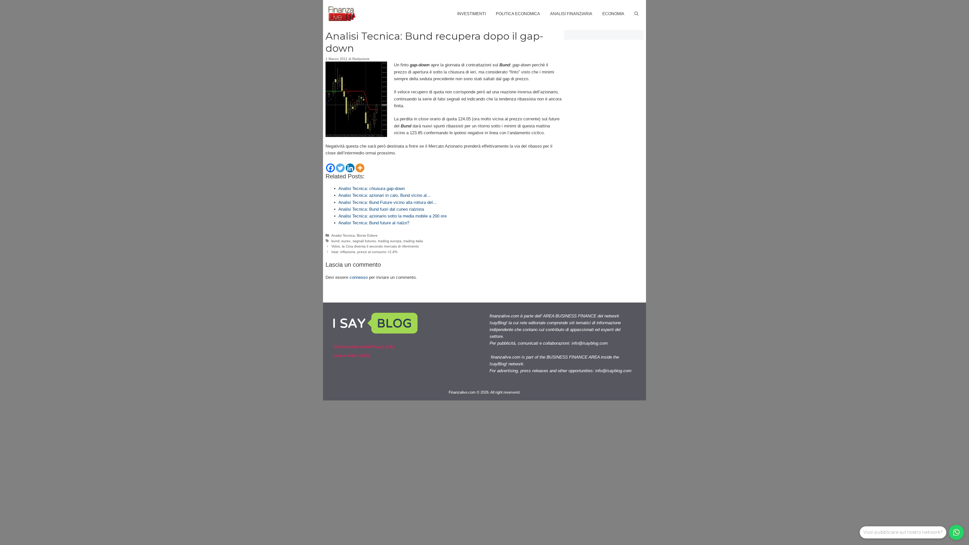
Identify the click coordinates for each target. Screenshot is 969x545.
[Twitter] (340, 168)
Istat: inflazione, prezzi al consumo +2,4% (364, 252)
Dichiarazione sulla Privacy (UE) (364, 346)
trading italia (413, 241)
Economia (613, 14)
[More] (360, 168)
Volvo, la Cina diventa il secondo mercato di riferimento (375, 246)
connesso (358, 277)
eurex (346, 241)
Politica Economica (518, 14)
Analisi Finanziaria (571, 14)
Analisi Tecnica (343, 235)
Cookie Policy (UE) (351, 355)
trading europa (389, 241)
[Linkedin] (350, 168)
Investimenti (471, 14)
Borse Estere (367, 235)
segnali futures (364, 241)
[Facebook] (330, 168)
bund (335, 241)
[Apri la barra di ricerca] (636, 14)
